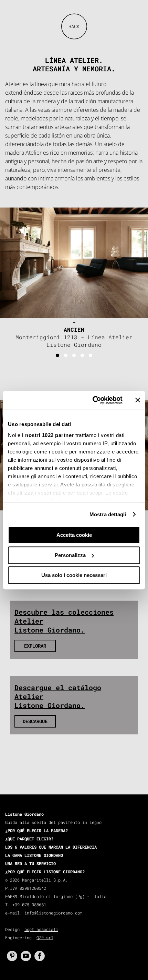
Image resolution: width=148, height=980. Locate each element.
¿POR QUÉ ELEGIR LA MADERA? (36, 830)
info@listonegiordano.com (53, 913)
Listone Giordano (24, 814)
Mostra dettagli (107, 514)
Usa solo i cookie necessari (74, 575)
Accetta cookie (74, 535)
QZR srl (44, 937)
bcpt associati (41, 929)
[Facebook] (39, 956)
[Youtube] (26, 956)
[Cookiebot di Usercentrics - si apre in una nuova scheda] (93, 400)
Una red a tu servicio (30, 863)
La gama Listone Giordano (34, 855)
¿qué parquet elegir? (29, 838)
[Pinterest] (12, 956)
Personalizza (70, 555)
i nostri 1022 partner (48, 435)
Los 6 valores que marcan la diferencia (51, 847)
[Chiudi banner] (137, 400)
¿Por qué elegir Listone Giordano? (45, 871)
